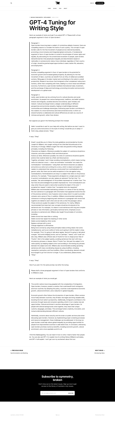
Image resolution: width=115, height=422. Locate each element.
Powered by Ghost (99, 415)
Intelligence (47, 17)
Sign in (92, 3)
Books (55, 8)
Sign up (57, 415)
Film (60, 8)
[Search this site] (11, 3)
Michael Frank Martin (37, 17)
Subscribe (100, 3)
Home (49, 8)
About (65, 8)
